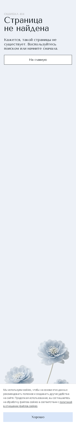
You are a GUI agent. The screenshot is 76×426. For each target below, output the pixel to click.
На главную (38, 60)
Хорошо (38, 417)
